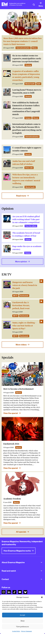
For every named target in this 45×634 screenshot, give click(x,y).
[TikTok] (14, 592)
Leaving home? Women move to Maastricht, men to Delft (26, 91)
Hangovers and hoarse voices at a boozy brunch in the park (24, 285)
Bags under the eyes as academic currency (27, 247)
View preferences (22, 627)
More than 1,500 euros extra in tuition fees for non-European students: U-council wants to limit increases (22, 41)
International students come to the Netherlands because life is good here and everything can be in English (27, 128)
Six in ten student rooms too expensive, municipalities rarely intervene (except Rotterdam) (26, 58)
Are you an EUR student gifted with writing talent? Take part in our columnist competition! (26, 219)
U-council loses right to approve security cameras (26, 149)
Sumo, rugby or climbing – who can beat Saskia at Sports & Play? (24, 325)
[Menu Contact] (41, 579)
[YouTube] (20, 592)
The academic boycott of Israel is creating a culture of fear (26, 234)
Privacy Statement (26, 631)
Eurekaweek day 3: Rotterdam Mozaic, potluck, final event (21, 305)
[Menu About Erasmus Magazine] (41, 562)
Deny (22, 621)
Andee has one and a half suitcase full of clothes (23, 162)
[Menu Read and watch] (41, 570)
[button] (42, 597)
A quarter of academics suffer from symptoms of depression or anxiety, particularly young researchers (26, 75)
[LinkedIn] (9, 592)
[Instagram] (3, 592)
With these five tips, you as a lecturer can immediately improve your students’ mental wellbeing (26, 179)
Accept (22, 615)
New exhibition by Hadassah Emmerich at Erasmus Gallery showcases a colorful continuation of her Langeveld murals (26, 108)
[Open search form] (33, 4)
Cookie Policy (16, 631)
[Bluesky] (25, 592)
